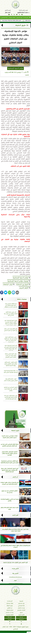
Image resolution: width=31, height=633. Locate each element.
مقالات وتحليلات (12, 17)
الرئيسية (21, 601)
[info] (9, 15)
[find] (11, 15)
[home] (30, 17)
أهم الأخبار (15, 515)
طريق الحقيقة (20, 25)
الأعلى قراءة (15, 569)
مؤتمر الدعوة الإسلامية (21, 277)
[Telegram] (13, 292)
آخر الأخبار (15, 477)
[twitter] (19, 15)
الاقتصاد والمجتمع (21, 610)
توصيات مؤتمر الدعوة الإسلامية (18, 281)
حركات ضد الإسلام (10, 612)
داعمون (21, 612)
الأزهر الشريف (24, 287)
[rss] (14, 15)
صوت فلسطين (19, 17)
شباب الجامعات (8, 284)
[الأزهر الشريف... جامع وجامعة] (15, 419)
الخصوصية (21, 619)
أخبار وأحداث (25, 17)
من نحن (21, 617)
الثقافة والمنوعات (9, 615)
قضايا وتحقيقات (9, 610)
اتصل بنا (9, 619)
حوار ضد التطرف (21, 608)
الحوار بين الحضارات (22, 284)
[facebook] (22, 15)
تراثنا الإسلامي (4, 17)
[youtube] (17, 15)
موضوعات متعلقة (22, 299)
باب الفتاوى (9, 608)
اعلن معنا (10, 617)
